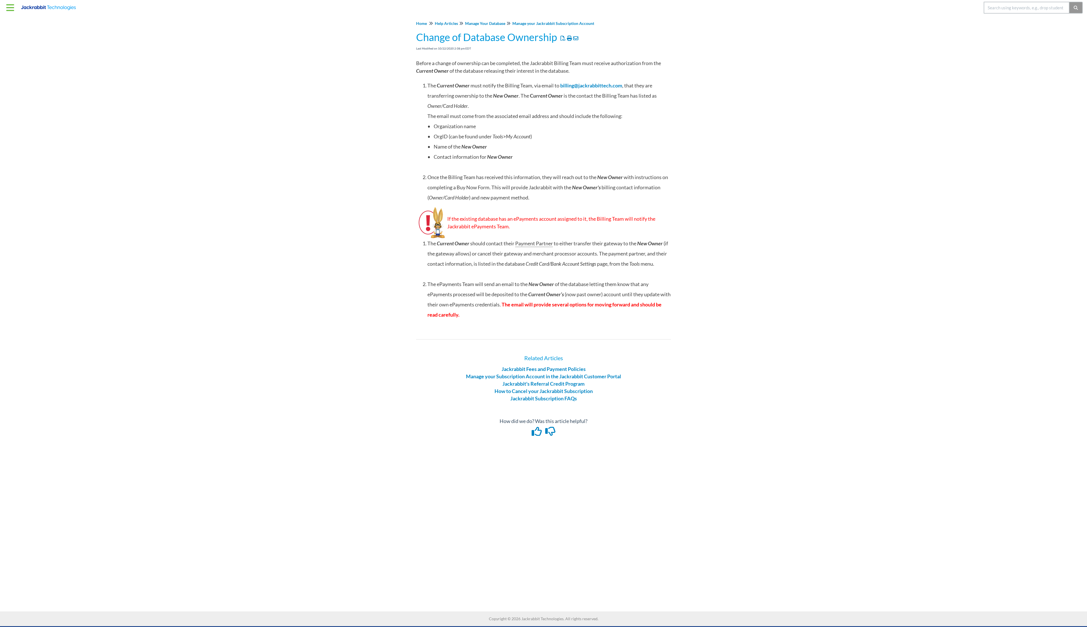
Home (421, 23)
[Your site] (50, 5)
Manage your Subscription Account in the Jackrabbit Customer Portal (543, 376)
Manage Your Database (485, 23)
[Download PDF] (563, 38)
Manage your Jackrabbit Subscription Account (553, 23)
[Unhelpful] (550, 433)
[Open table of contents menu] (11, 7)
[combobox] (1026, 8)
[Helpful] (537, 433)
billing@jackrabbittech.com (591, 85)
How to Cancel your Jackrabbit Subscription (544, 391)
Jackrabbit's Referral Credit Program (543, 384)
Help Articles (446, 23)
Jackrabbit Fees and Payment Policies (544, 369)
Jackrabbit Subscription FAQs (543, 398)
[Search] (1076, 8)
